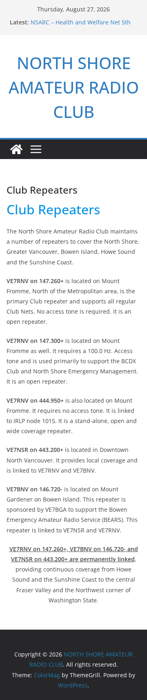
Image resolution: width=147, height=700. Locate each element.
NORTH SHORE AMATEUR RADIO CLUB (74, 87)
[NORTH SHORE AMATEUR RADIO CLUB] (16, 149)
